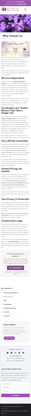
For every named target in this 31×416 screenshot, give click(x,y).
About (13, 25)
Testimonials (7, 304)
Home (8, 25)
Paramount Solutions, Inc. (11, 292)
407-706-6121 (20, 2)
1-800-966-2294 (21, 4)
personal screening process (8, 118)
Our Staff (6, 312)
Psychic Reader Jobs (10, 308)
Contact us (7, 316)
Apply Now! (9, 338)
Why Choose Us (19, 25)
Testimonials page (14, 241)
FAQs (5, 300)
